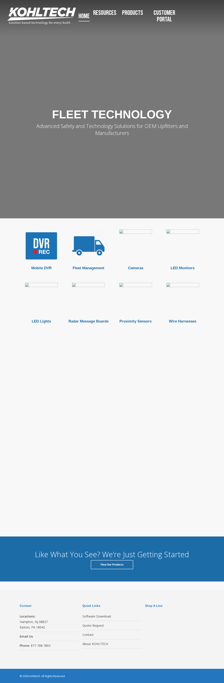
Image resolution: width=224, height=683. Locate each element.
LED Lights (41, 321)
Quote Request (93, 625)
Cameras (135, 268)
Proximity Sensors (135, 321)
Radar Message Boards (88, 321)
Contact (88, 635)
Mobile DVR (41, 268)
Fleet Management (88, 268)
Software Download (96, 616)
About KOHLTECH (95, 644)
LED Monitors (182, 268)
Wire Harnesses (182, 321)
